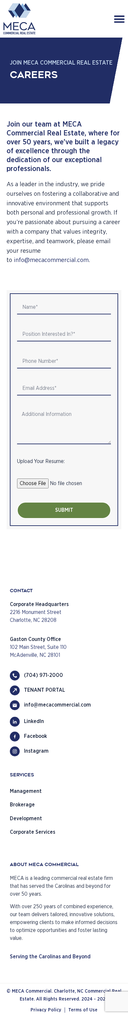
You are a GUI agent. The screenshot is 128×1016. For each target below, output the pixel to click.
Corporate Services (32, 832)
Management (26, 791)
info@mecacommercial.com (51, 260)
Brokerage (22, 804)
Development (26, 818)
